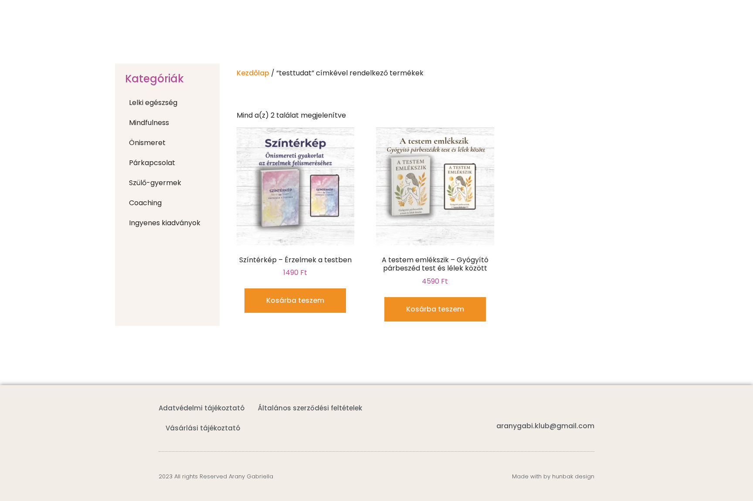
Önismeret (147, 143)
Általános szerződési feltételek (310, 408)
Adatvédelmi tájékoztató (201, 408)
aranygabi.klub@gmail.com (545, 426)
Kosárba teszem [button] (295, 300)
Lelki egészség (153, 103)
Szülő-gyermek (155, 183)
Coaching (145, 203)
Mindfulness (149, 123)
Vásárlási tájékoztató (203, 428)
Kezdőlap (253, 73)
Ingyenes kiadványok (164, 223)
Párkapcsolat (152, 163)
